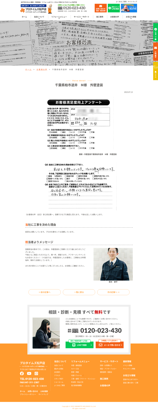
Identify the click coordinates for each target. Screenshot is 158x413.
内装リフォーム (156, 73)
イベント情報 (127, 365)
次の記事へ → (113, 292)
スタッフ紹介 (58, 379)
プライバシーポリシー (28, 394)
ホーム (24, 17)
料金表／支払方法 (77, 382)
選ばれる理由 (58, 369)
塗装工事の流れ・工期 (130, 383)
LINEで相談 (80, 344)
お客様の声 (114, 17)
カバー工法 (75, 369)
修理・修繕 (75, 372)
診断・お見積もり (106, 365)
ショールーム (58, 382)
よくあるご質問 (121, 1)
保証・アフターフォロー (108, 369)
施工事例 (99, 17)
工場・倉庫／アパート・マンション (83, 379)
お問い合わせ (33, 391)
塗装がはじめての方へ (130, 379)
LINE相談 (44, 391)
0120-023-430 (101, 331)
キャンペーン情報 (129, 369)
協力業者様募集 (76, 385)
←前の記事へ (44, 292)
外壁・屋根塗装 (76, 365)
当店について (58, 365)
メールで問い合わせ (110, 344)
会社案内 (57, 372)
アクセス (57, 375)
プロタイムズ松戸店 (32, 364)
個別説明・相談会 (106, 372)
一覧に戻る (79, 292)
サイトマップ (132, 1)
